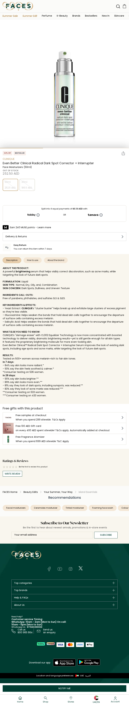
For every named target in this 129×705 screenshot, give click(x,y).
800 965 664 (25, 632)
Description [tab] (12, 260)
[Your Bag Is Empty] (124, 6)
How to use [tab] (32, 260)
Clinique (9, 159)
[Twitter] (81, 568)
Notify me (64, 688)
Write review (12, 473)
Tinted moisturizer (75, 507)
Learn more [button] (44, 227)
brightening (23, 271)
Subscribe (106, 535)
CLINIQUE (27, 308)
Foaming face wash (102, 507)
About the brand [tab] (56, 260)
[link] (76, 16)
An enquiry (49, 632)
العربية (88, 675)
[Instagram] (70, 569)
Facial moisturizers (16, 507)
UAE (82, 675)
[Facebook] (49, 569)
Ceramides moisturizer (45, 507)
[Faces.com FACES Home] (18, 6)
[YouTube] (59, 569)
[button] (10, 16)
